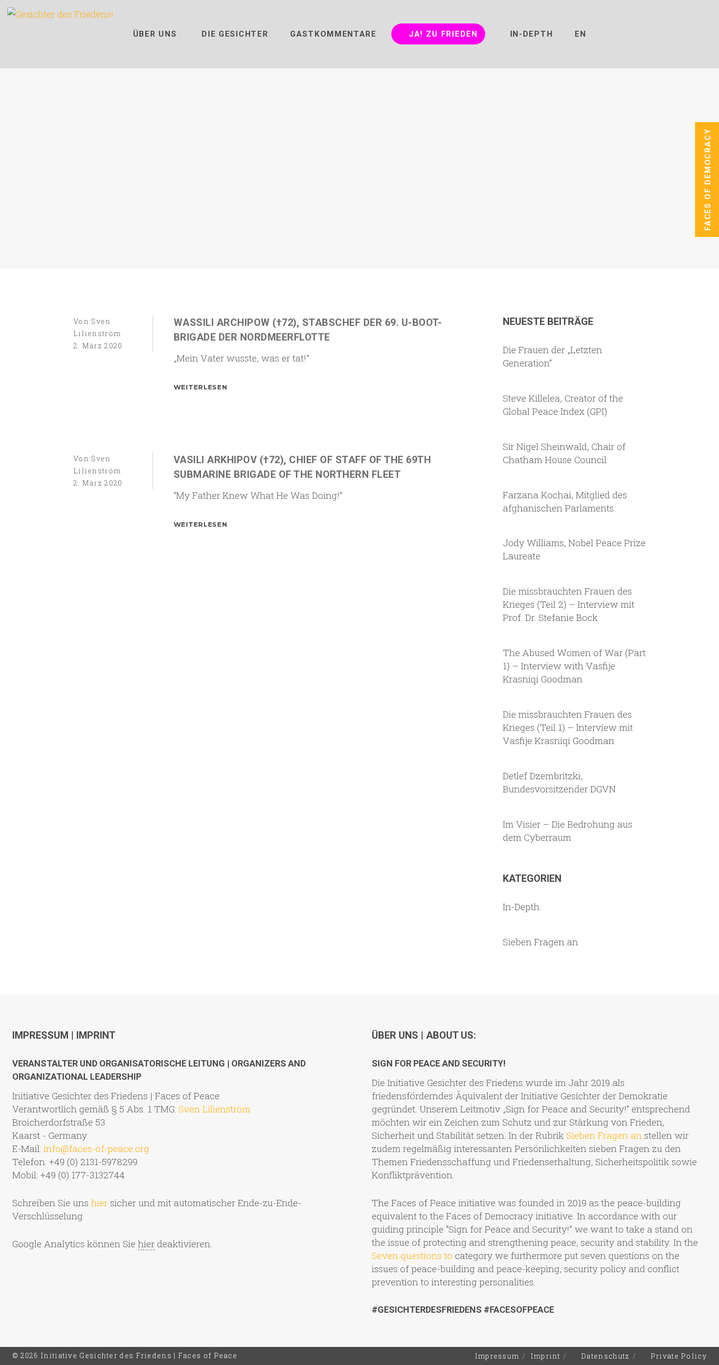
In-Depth (521, 906)
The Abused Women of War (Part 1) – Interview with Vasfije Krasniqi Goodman (574, 665)
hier (99, 1202)
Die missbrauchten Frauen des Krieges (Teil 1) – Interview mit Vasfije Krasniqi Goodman (568, 727)
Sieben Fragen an (540, 942)
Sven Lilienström (214, 1109)
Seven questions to (412, 1255)
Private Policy (679, 1356)
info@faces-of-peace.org (96, 1148)
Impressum (497, 1356)
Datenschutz (605, 1356)
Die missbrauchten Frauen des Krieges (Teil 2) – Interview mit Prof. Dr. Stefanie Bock (568, 604)
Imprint (546, 1356)
